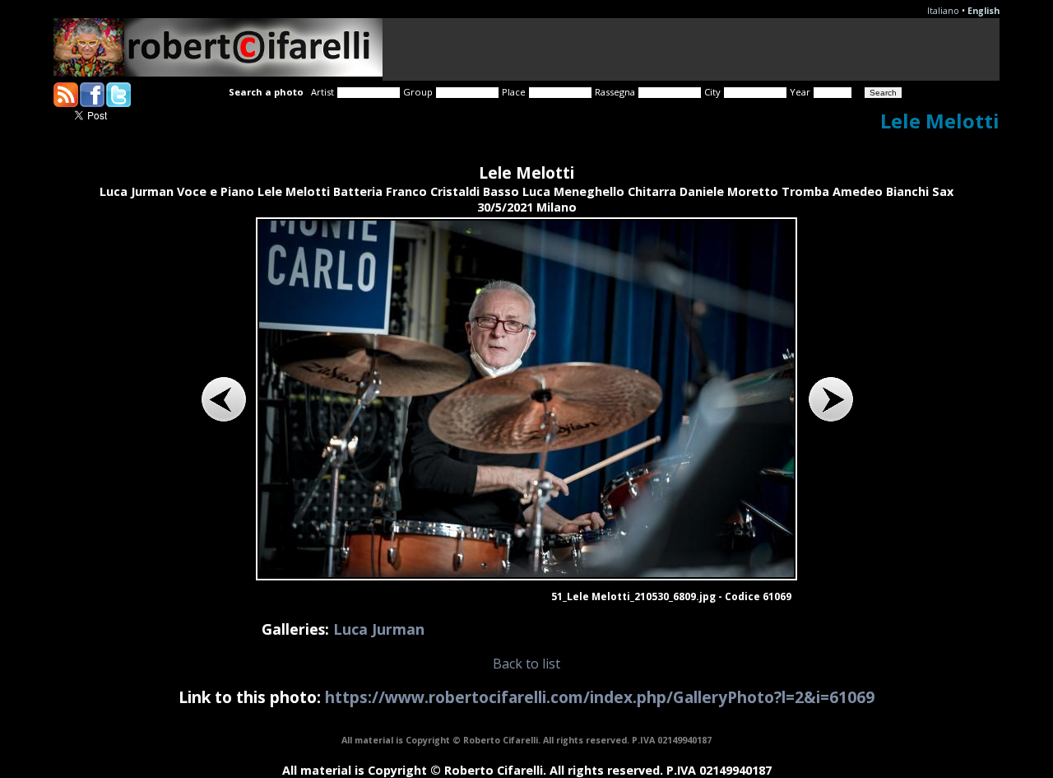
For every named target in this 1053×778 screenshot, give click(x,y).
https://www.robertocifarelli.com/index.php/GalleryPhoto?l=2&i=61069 (599, 697)
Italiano (943, 10)
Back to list (526, 664)
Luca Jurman (378, 629)
